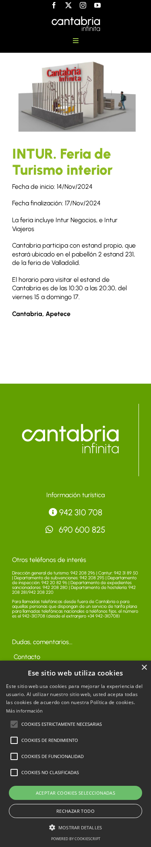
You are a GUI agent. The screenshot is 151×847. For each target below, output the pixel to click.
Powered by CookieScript (75, 838)
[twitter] (68, 5)
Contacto (26, 657)
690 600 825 (81, 530)
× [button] (144, 668)
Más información (24, 711)
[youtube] (97, 5)
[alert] (75, 754)
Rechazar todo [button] (75, 811)
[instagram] (83, 5)
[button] (14, 724)
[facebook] (54, 5)
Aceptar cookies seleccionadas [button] (76, 793)
